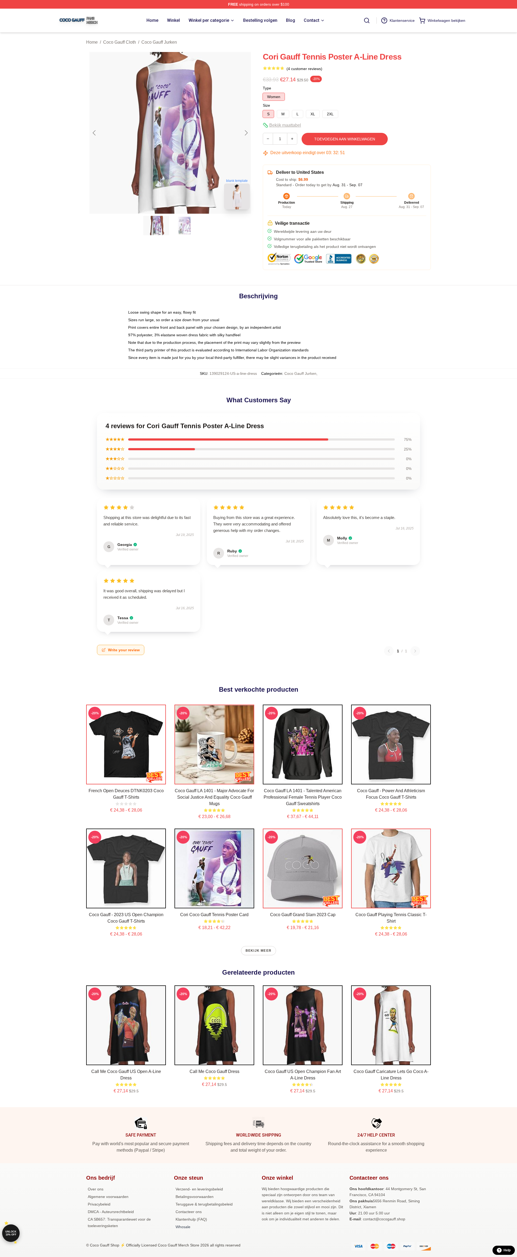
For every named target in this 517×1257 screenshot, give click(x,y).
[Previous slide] (94, 132)
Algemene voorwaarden (108, 1196)
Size (266, 105)
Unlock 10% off (10, 1233)
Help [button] (507, 1250)
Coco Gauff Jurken (159, 42)
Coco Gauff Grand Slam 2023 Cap (303, 914)
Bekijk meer (258, 951)
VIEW (126, 779)
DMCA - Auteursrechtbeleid (111, 1212)
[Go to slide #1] (156, 225)
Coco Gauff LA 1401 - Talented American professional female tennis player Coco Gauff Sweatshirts (303, 797)
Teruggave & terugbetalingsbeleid (204, 1204)
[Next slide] (245, 132)
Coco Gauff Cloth (119, 42)
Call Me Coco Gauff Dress (214, 1071)
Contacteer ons (189, 1212)
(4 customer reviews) (304, 69)
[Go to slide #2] (184, 225)
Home (92, 42)
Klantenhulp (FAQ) (191, 1219)
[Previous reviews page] (389, 651)
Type (267, 88)
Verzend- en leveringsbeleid (199, 1189)
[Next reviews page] (415, 651)
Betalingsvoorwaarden (195, 1196)
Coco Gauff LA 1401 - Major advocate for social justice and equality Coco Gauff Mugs (214, 797)
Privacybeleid (99, 1204)
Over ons (95, 1189)
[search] (366, 20)
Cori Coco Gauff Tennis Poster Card (214, 914)
